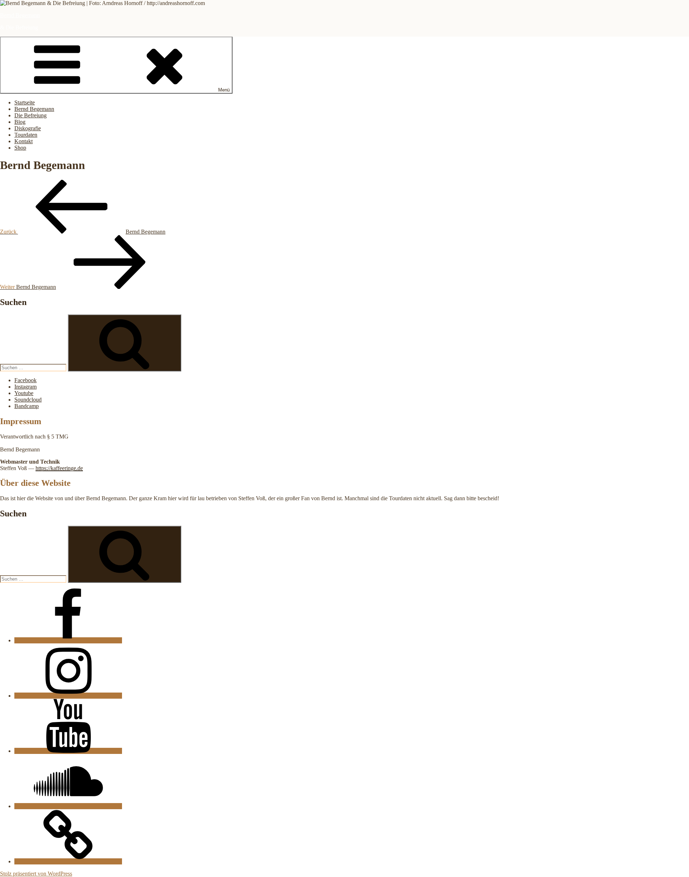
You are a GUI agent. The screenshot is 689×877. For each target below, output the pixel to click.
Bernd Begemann (20, 15)
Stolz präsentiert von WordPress (36, 874)
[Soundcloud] (68, 806)
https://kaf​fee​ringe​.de (59, 468)
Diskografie (27, 128)
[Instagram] (68, 696)
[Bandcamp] (68, 861)
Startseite (24, 102)
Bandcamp (26, 406)
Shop (20, 148)
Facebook (25, 380)
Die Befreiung (30, 115)
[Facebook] (68, 640)
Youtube (23, 393)
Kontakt (23, 141)
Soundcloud (28, 400)
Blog (19, 122)
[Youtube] (68, 751)
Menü (224, 90)
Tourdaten (25, 135)
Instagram (25, 387)
